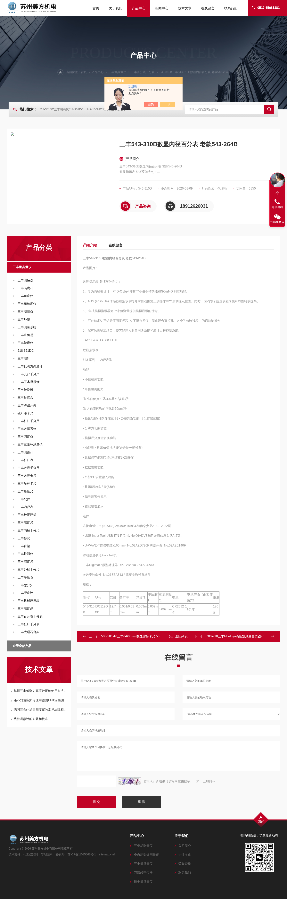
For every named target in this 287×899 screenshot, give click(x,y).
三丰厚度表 (25, 577)
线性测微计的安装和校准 (31, 719)
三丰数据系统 (27, 428)
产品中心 (138, 8)
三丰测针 (24, 358)
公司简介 (184, 845)
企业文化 (184, 854)
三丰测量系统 (27, 327)
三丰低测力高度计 (30, 366)
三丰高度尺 (25, 522)
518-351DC (26, 350)
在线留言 (207, 8)
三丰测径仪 (25, 280)
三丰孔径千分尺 (28, 374)
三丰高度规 (25, 608)
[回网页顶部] (277, 193)
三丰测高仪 (25, 311)
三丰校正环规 (27, 514)
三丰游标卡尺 (27, 483)
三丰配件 (24, 499)
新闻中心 (161, 8)
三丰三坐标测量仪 (30, 444)
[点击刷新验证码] (129, 781)
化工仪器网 (30, 854)
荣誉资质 (184, 863)
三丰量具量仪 (117, 72)
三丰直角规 (25, 335)
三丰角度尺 (25, 491)
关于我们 (115, 8)
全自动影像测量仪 (146, 854)
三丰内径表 (25, 507)
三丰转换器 (25, 389)
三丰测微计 (25, 452)
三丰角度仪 (25, 296)
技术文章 (184, 8)
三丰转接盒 (25, 397)
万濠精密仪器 (143, 872)
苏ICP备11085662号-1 (82, 854)
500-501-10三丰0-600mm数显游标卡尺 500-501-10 (136, 636)
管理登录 (47, 854)
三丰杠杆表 (25, 460)
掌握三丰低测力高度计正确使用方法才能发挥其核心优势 (41, 690)
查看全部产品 (22, 646)
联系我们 (230, 8)
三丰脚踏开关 (27, 405)
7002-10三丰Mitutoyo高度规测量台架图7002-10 (239, 636)
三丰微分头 (25, 585)
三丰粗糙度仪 (27, 303)
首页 (96, 8)
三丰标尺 (24, 538)
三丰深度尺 (25, 561)
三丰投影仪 (25, 554)
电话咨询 (277, 207)
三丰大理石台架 (28, 632)
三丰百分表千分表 (143, 72)
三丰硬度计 (25, 593)
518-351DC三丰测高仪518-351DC (61, 109)
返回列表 (181, 636)
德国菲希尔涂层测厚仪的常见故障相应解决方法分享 (41, 709)
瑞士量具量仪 (143, 881)
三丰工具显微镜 (28, 382)
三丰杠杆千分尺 (28, 421)
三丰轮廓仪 (25, 342)
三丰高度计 (25, 288)
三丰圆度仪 (25, 436)
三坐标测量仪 (143, 845)
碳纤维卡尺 (25, 413)
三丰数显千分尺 (28, 468)
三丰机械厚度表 (28, 600)
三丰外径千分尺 (28, 569)
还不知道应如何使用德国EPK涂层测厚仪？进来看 (41, 700)
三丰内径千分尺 (28, 530)
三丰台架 (24, 546)
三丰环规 (24, 319)
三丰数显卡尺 (27, 475)
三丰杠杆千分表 (28, 624)
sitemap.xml (107, 854)
